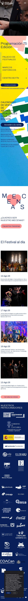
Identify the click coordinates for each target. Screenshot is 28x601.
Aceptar (8, 592)
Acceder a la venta (12, 125)
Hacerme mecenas (11, 226)
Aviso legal (3, 596)
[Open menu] (25, 3)
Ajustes (14, 592)
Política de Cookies (13, 579)
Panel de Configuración (11, 590)
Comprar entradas (10, 85)
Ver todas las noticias (11, 397)
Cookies (3, 598)
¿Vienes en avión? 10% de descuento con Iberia (12, 88)
